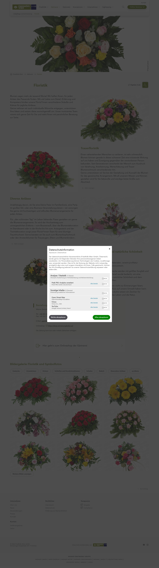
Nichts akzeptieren (58, 317)
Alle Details (94, 283)
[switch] (105, 278)
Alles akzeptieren (101, 317)
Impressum (52, 252)
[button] (103, 278)
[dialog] (79, 284)
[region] (79, 292)
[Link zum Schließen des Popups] (109, 248)
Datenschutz (62, 252)
